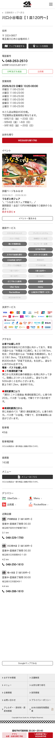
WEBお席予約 (40, 735)
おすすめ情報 (10, 678)
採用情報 (35, 693)
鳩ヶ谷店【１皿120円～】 (19, 573)
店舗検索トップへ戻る (14, 13)
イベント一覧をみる (27, 218)
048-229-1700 (14, 538)
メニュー (8, 685)
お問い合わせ (10, 700)
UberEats (12, 498)
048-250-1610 (14, 564)
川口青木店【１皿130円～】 (20, 546)
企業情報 (8, 693)
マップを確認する (17, 46)
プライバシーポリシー (41, 700)
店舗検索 (35, 678)
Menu (37, 498)
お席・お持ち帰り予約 (14, 735)
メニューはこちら (29, 477)
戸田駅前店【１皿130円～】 (20, 519)
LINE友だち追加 (14, 71)
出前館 (41, 71)
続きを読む (8, 212)
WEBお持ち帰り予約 (27, 140)
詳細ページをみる (11, 191)
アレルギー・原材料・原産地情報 (14, 709)
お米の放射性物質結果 (40, 709)
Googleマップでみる (27, 663)
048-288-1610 (14, 591)
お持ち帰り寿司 (38, 685)
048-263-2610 (17, 60)
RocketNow (40, 504)
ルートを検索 (42, 46)
